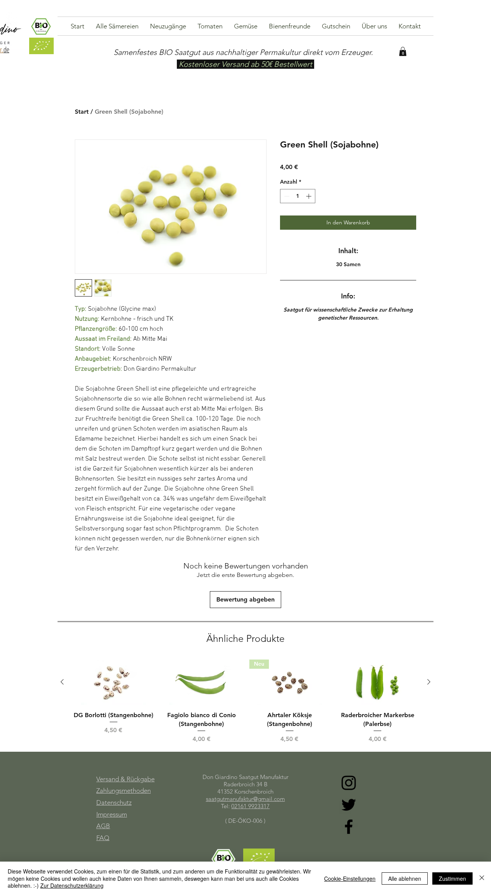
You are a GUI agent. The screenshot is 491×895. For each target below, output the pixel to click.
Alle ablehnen (404, 878)
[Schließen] (481, 878)
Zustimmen (452, 878)
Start (82, 111)
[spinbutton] (298, 196)
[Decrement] (286, 196)
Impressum (111, 814)
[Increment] (309, 196)
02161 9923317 (250, 806)
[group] (245, 701)
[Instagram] (348, 782)
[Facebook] (348, 826)
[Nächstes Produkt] (428, 681)
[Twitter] (348, 804)
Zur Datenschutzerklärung (72, 885)
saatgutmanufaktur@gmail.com (245, 798)
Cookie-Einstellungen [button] (350, 878)
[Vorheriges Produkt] (62, 681)
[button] (403, 51)
